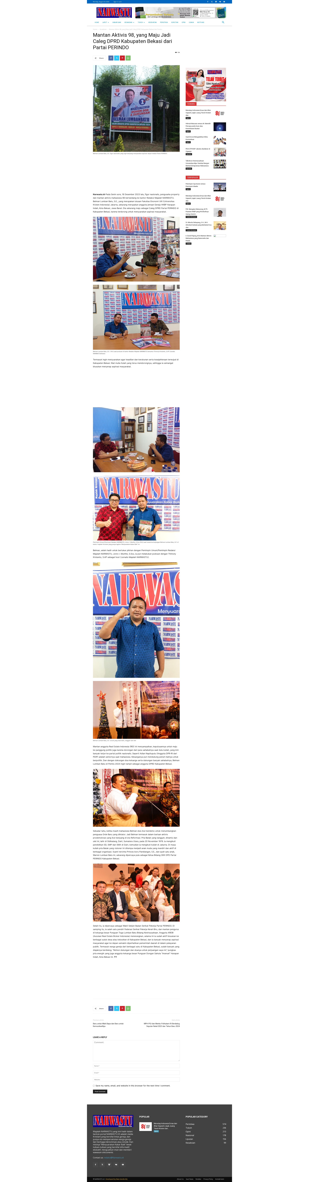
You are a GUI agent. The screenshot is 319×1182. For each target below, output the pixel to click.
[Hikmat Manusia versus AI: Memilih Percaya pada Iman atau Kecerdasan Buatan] (220, 126)
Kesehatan (152, 22)
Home (95, 29)
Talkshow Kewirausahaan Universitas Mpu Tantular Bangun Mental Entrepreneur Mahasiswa (197, 163)
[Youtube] (224, 1)
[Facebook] (208, 1)
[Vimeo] (216, 1)
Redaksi (198, 1179)
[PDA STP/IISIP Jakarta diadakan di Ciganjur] (220, 152)
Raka (117, 1179)
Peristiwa (164, 22)
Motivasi (200, 22)
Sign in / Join (118, 2)
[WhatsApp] (128, 58)
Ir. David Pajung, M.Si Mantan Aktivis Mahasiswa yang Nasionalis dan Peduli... (198, 238)
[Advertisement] (136, 175)
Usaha (191, 22)
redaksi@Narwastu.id (114, 1157)
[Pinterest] (122, 58)
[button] (223, 22)
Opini (183, 22)
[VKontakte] (220, 1)
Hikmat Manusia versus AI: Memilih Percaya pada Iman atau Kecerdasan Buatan (198, 126)
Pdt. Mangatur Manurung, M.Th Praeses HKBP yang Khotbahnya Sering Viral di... (197, 211)
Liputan (188, 154)
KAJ (126, 1179)
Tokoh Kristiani (191, 217)
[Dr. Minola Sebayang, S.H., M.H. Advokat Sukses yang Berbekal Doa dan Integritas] (220, 225)
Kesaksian (128, 22)
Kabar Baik (117, 22)
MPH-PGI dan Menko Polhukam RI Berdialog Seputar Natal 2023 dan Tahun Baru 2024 (162, 1025)
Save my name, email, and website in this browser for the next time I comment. (133, 1085)
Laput (104, 22)
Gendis (122, 1179)
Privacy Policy (208, 1179)
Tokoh (140, 22)
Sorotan (174, 22)
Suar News (189, 1179)
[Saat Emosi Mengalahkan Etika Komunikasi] (220, 140)
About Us (180, 1179)
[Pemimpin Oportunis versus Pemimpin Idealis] (220, 187)
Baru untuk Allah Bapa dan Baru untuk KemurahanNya (108, 1025)
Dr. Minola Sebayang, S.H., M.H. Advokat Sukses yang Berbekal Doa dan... (198, 224)
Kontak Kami (219, 1179)
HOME (97, 22)
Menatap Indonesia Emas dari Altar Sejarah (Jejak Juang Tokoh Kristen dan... (198, 112)
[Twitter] (212, 1)
